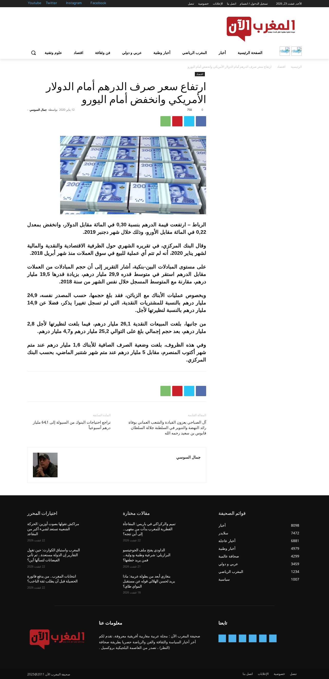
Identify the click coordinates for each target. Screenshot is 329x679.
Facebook (98, 3)
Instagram (74, 3)
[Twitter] (63, 3)
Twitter (51, 3)
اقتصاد (281, 66)
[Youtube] (42, 3)
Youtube (34, 3)
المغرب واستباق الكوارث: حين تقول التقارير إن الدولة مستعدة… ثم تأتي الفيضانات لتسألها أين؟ (53, 555)
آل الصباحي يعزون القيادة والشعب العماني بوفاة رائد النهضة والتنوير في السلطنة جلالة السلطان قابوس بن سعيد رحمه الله (167, 427)
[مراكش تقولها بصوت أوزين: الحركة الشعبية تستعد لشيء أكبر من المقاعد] (98, 530)
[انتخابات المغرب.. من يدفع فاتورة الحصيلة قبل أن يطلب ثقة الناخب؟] (98, 582)
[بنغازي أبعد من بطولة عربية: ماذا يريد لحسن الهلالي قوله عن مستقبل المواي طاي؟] (193, 582)
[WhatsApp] (165, 121)
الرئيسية (296, 66)
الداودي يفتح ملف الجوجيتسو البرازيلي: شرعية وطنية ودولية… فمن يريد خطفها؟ (146, 555)
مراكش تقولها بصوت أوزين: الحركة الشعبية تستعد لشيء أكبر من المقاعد (53, 529)
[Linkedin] (242, 638)
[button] (33, 52)
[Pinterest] (177, 121)
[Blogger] (273, 638)
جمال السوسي (38, 109)
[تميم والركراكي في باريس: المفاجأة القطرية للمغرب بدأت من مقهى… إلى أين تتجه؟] (193, 530)
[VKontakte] (222, 638)
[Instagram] (87, 3)
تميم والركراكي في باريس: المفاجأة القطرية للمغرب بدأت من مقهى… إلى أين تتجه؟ (149, 529)
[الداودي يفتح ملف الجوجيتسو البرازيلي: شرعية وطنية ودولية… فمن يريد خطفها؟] (193, 556)
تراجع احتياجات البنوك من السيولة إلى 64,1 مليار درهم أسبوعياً (72, 425)
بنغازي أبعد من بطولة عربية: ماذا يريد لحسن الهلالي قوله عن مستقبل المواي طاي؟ (149, 581)
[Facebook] (112, 3)
